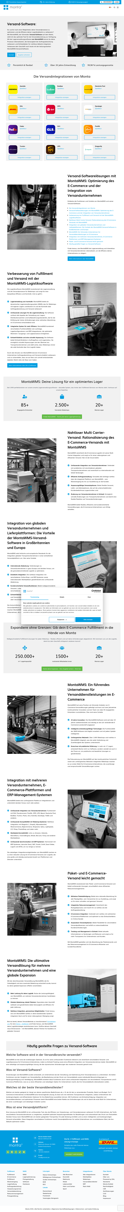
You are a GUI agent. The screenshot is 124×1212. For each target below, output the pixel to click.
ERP (84, 1184)
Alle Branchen (68, 1174)
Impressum (107, 1198)
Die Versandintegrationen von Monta (82, 208)
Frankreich (46, 1196)
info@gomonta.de (43, 1157)
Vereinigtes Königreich (50, 1198)
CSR (104, 1189)
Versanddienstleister (90, 1181)
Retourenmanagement (15, 1193)
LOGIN (116, 2)
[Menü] (118, 7)
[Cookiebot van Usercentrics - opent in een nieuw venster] (93, 591)
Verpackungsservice (14, 1189)
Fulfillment (11, 1174)
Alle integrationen (89, 1174)
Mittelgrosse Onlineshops (52, 1177)
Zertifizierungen (108, 1191)
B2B (44, 1182)
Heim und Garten (69, 1186)
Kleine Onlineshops (49, 1175)
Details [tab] (62, 597)
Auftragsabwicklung (14, 1186)
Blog (104, 1196)
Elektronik (66, 1179)
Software (26, 1181)
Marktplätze (87, 1177)
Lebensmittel (67, 1184)
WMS (24, 1174)
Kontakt (106, 1174)
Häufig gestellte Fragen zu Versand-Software (85, 244)
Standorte (106, 1181)
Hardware (26, 1184)
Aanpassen (60, 619)
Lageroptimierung (29, 1177)
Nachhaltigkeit (108, 1186)
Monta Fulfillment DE (44, 1139)
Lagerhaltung (12, 1184)
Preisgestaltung (12, 1196)
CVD (104, 1193)
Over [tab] (89, 597)
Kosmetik (66, 1177)
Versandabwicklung (14, 1191)
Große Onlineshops (49, 1179)
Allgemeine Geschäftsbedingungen (63, 1209)
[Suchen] (114, 7)
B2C (44, 1184)
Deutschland (47, 1191)
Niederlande (47, 1193)
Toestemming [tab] (34, 597)
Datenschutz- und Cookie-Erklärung (87, 1209)
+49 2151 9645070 (43, 1152)
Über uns (106, 1177)
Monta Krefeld (108, 1184)
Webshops (86, 1179)
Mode (65, 1181)
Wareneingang (12, 1181)
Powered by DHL (109, 1179)
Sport (65, 1189)
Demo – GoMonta (22, 1024)
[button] (110, 7)
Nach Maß (86, 1186)
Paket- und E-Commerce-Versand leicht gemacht (86, 241)
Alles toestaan (88, 619)
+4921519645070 (107, 2)
